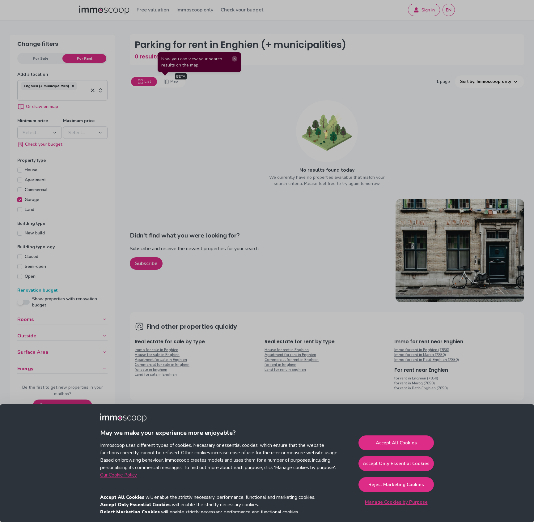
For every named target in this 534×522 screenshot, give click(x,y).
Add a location (32, 74)
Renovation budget (37, 290)
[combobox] (54, 95)
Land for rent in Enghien (285, 369)
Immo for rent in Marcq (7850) (420, 354)
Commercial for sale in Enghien (162, 364)
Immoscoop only (194, 9)
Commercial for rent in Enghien (292, 359)
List (147, 81)
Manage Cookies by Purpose (396, 502)
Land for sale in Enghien (156, 374)
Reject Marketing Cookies (396, 484)
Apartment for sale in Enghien (161, 359)
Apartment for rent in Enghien (290, 354)
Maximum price (79, 121)
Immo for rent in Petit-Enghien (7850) (426, 359)
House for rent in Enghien (287, 349)
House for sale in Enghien (157, 354)
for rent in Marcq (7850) (414, 383)
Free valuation (153, 9)
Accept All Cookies (396, 443)
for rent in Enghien (280, 364)
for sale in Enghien (151, 369)
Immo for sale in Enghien (156, 349)
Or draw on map (42, 106)
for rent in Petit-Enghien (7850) (421, 388)
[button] (73, 86)
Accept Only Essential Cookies (396, 463)
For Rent (84, 58)
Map (174, 81)
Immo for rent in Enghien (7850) (421, 349)
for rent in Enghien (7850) (416, 378)
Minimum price (32, 121)
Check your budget (242, 9)
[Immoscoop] (104, 10)
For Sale (40, 58)
